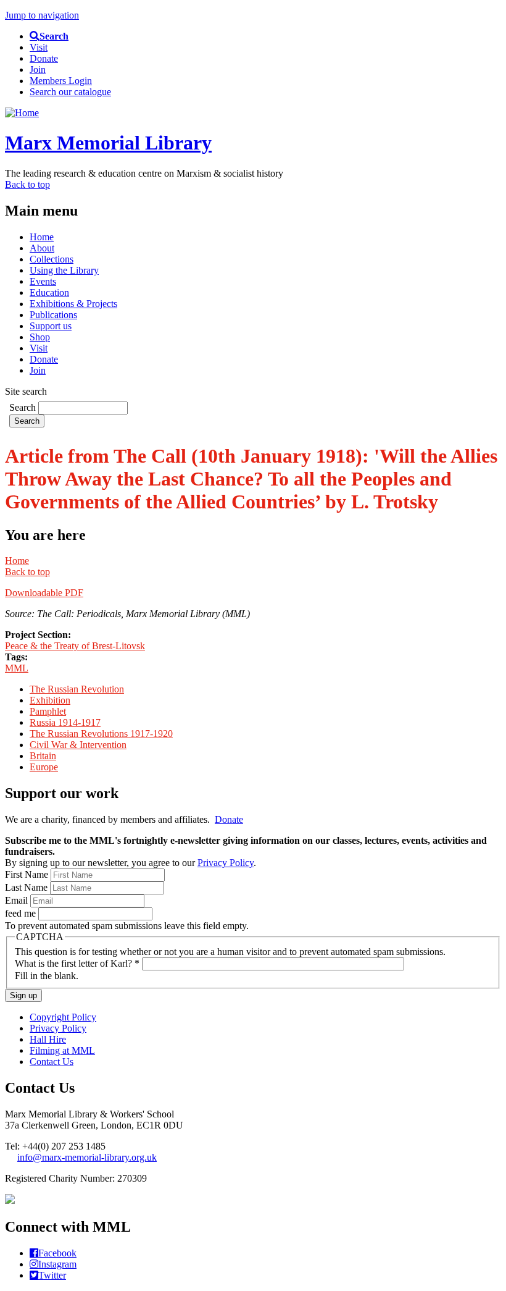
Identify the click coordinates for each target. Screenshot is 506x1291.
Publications (53, 314)
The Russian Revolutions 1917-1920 (101, 733)
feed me (21, 913)
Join (38, 69)
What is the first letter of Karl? (77, 963)
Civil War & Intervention (78, 744)
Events (43, 281)
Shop (40, 337)
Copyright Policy (63, 1017)
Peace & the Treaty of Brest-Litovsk (75, 646)
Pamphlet (48, 711)
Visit (39, 47)
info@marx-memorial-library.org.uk (87, 1157)
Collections (51, 259)
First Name (28, 874)
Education (49, 292)
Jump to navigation (42, 15)
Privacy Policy (225, 862)
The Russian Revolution (77, 689)
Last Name (27, 887)
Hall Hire (48, 1039)
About (42, 248)
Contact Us (51, 1061)
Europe (44, 767)
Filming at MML (62, 1050)
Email (17, 900)
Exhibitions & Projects (73, 303)
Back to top (27, 184)
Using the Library (64, 270)
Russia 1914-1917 (65, 722)
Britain (43, 756)
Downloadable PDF (44, 592)
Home (42, 237)
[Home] (22, 112)
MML (16, 668)
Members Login (61, 80)
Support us (51, 326)
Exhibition (50, 700)
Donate (44, 58)
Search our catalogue (70, 91)
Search (23, 407)
